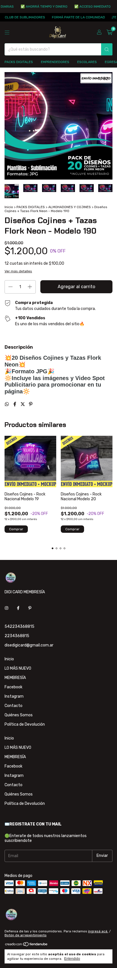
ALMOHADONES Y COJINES (69, 207)
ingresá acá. (98, 931)
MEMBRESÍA (15, 677)
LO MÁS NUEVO (18, 668)
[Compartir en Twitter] (23, 404)
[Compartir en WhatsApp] (7, 404)
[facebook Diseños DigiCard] (18, 608)
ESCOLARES (87, 62)
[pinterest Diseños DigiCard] (30, 608)
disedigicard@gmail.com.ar (29, 645)
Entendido (72, 959)
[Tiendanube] (27, 945)
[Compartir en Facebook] (15, 404)
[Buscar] (106, 49)
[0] (109, 32)
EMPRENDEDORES (55, 62)
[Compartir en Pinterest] (30, 404)
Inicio (9, 207)
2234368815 (17, 635)
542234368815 (19, 626)
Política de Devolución (25, 724)
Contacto (13, 705)
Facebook (13, 687)
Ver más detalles (18, 271)
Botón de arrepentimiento (26, 935)
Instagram (14, 696)
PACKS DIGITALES (19, 62)
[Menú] (7, 32)
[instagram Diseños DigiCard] (7, 608)
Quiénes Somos (19, 715)
